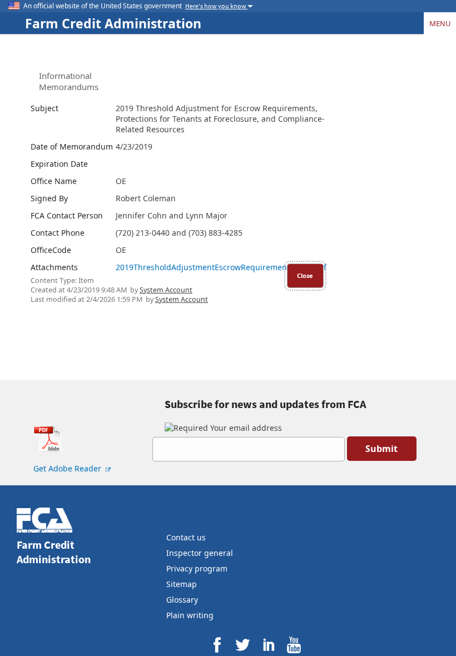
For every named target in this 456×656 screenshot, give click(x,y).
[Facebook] (217, 644)
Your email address (245, 428)
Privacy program (196, 568)
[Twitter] (242, 644)
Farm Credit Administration (113, 23)
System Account (166, 290)
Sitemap (181, 584)
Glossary (182, 599)
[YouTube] (294, 644)
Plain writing (190, 615)
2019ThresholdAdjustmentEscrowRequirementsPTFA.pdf (221, 267)
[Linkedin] (268, 644)
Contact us (186, 537)
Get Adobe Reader (68, 468)
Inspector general (199, 553)
